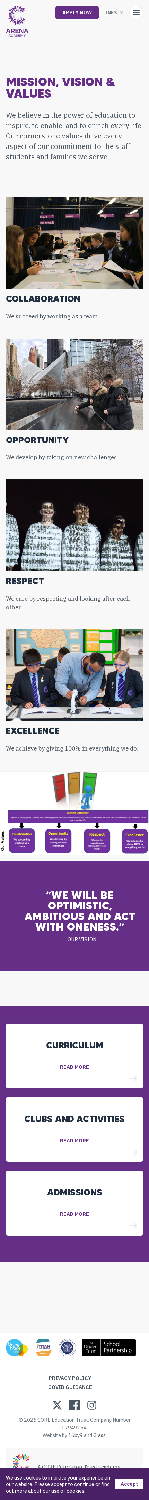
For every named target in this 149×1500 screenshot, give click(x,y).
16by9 (75, 1435)
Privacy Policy (70, 1378)
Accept (129, 1484)
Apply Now (77, 12)
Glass (99, 1435)
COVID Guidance (70, 1387)
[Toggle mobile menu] (136, 12)
